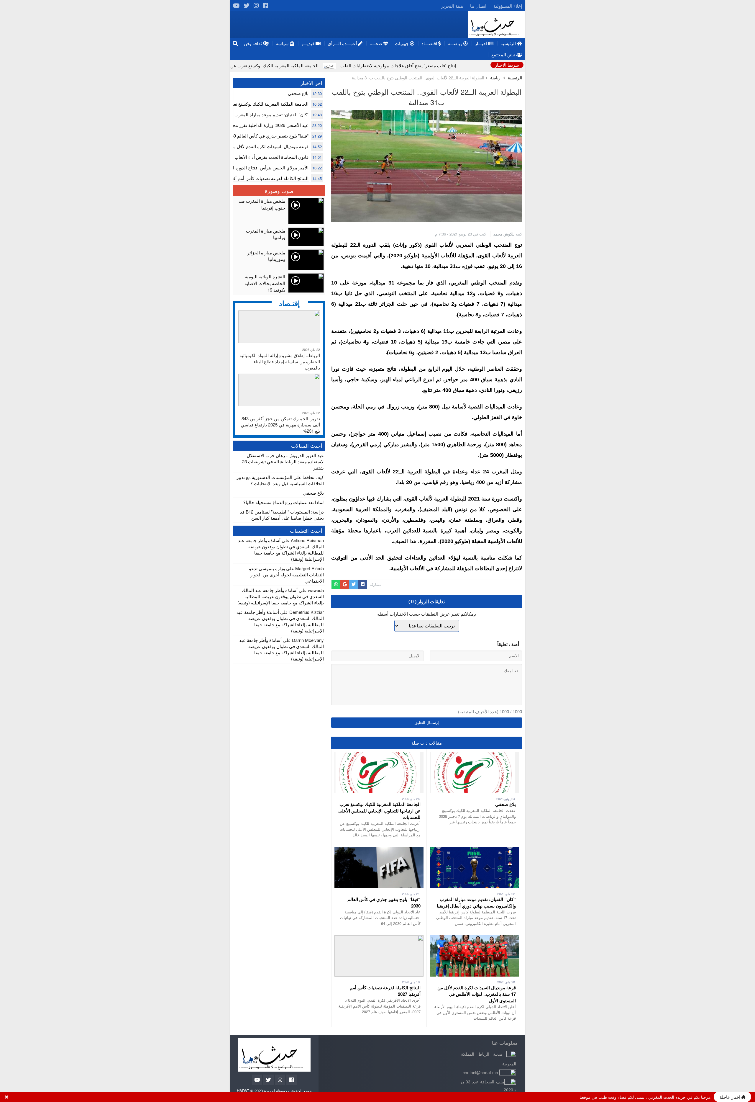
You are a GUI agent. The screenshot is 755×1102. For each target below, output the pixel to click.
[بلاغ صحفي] (474, 755)
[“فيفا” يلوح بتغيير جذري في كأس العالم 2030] (379, 850)
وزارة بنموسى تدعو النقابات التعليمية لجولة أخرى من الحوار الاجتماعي (286, 574)
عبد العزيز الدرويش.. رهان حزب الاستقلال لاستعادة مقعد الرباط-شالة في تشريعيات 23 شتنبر (283, 461)
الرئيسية (515, 78)
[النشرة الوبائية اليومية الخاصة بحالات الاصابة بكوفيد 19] (279, 283)
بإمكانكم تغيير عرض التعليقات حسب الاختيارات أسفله (426, 614)
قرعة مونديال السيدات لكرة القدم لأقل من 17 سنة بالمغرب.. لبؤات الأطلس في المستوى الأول (476, 994)
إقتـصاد (289, 303)
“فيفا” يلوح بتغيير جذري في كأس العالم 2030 (267, 136)
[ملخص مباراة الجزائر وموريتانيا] (279, 260)
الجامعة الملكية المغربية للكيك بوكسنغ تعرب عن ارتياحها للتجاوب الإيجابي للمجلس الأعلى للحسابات (291, 65)
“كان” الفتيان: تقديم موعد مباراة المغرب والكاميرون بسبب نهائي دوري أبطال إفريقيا (476, 902)
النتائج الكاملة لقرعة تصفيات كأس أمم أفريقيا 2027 (261, 178)
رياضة (495, 78)
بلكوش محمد (504, 234)
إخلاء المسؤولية (507, 6)
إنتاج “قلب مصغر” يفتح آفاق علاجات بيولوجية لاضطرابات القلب (462, 65)
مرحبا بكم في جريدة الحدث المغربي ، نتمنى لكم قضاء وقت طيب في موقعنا (645, 1097)
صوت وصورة (279, 190)
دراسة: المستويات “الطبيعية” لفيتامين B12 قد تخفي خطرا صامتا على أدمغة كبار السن (282, 515)
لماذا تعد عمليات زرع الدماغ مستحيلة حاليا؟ (283, 502)
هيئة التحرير (452, 6)
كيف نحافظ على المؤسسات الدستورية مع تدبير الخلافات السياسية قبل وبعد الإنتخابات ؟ (280, 480)
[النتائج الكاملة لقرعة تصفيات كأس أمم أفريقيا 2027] (379, 938)
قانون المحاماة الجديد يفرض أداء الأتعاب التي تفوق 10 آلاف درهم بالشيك (241, 157)
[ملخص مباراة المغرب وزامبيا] (279, 237)
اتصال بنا (478, 6)
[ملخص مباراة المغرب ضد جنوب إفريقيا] (279, 211)
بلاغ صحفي (505, 804)
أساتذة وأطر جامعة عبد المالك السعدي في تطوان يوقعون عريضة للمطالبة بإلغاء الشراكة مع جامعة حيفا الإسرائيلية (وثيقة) (281, 549)
